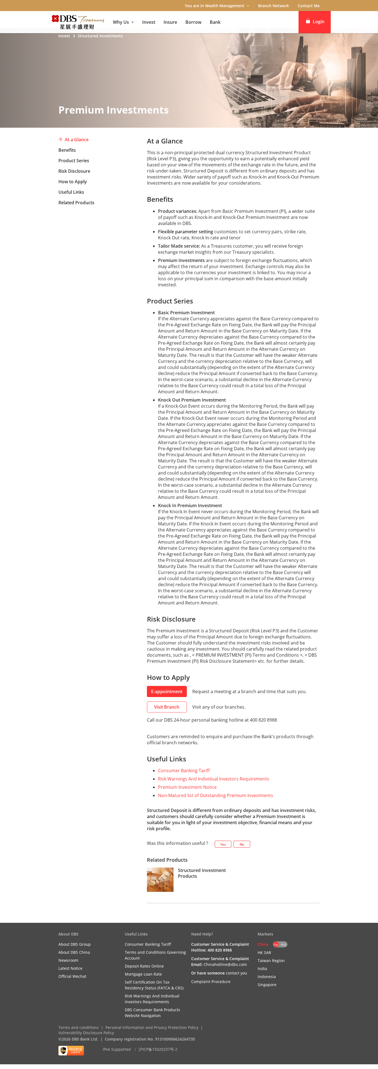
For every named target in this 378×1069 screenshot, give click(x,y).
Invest (64, 35)
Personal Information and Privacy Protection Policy (151, 1027)
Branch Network (273, 5)
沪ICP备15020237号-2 (158, 1049)
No (242, 844)
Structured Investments (100, 35)
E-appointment (166, 691)
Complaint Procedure (211, 981)
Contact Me (309, 5)
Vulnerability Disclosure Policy (86, 1032)
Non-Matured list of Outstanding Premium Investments (215, 795)
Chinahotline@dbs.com (225, 964)
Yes (223, 844)
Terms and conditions (78, 1027)
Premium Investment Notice (187, 787)
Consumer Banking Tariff (184, 770)
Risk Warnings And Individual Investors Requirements (213, 779)
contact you (236, 973)
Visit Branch (166, 707)
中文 (283, 945)
